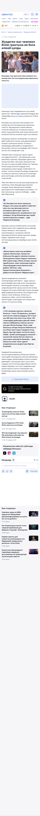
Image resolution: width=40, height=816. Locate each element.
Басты (4, 32)
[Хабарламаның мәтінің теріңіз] (20, 465)
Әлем (9, 18)
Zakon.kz (14, 116)
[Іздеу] (32, 14)
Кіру (37, 460)
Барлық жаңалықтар (15, 32)
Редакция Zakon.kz (30, 32)
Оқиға (21, 18)
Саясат (4, 18)
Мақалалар (34, 18)
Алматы (21, 116)
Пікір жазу (33, 471)
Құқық (27, 18)
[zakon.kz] (7, 14)
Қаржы (15, 18)
